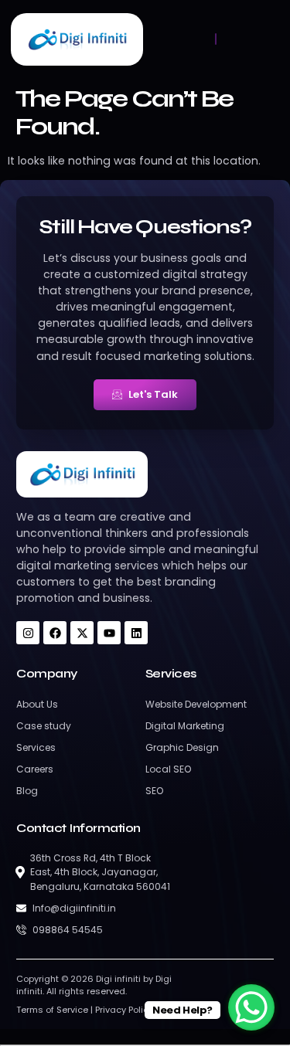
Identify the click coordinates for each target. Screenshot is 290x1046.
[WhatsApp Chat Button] (251, 1007)
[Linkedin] (136, 632)
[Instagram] (27, 632)
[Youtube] (109, 632)
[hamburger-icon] (216, 39)
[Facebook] (55, 632)
